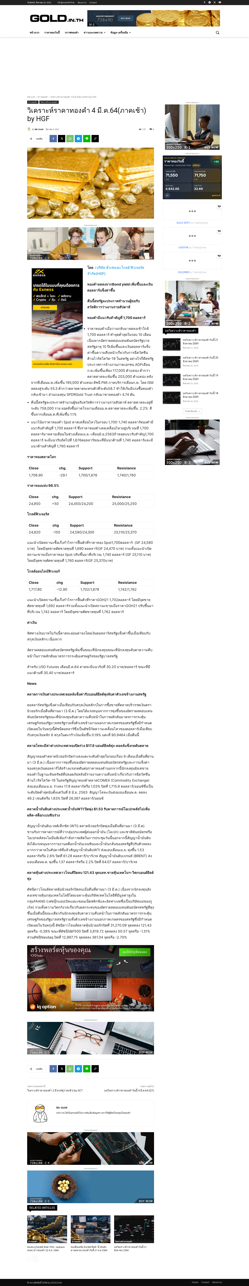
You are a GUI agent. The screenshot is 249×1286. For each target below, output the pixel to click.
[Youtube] (220, 3)
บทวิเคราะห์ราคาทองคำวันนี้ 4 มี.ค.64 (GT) (129, 1090)
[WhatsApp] (70, 138)
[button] (217, 32)
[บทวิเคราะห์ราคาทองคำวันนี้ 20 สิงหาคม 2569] (171, 362)
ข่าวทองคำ (43, 96)
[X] (215, 3)
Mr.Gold (39, 129)
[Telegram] (210, 3)
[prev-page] (29, 1259)
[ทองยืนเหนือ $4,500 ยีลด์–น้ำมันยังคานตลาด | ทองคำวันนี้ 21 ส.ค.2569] (91, 1229)
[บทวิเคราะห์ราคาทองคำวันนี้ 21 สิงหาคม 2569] (134, 1229)
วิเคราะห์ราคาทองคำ (49, 102)
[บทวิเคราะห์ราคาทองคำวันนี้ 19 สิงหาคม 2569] (171, 380)
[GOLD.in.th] (56, 18)
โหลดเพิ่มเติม (191, 411)
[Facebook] (205, 3)
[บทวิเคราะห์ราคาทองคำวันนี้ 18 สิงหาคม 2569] (171, 398)
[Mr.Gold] (29, 129)
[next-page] (35, 1259)
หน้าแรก (31, 96)
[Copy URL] (95, 138)
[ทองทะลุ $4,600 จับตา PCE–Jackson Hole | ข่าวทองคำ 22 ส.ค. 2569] (47, 1229)
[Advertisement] (124, 64)
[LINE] (86, 138)
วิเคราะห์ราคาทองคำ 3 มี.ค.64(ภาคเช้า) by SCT (55, 1090)
